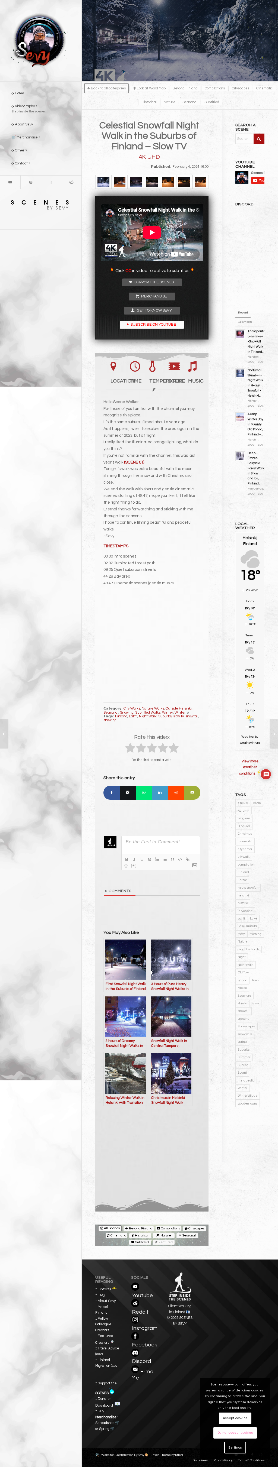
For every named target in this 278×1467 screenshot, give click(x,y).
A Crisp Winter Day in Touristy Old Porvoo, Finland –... (255, 424)
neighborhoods (248, 949)
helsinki (243, 895)
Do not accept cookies (235, 1432)
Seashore (244, 995)
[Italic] (134, 859)
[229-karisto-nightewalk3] (200, 182)
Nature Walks (153, 708)
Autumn (243, 810)
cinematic (245, 841)
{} (126, 865)
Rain (255, 980)
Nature (243, 941)
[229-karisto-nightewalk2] (136, 182)
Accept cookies (235, 1418)
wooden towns (247, 1103)
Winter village (247, 1095)
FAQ (101, 1295)
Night (241, 957)
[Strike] (149, 859)
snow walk (245, 1034)
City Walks (132, 708)
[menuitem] (41, 93)
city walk (243, 856)
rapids (242, 987)
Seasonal (110, 712)
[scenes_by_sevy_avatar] (41, 40)
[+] (134, 865)
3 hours (243, 802)
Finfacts (104, 1289)
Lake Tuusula (247, 926)
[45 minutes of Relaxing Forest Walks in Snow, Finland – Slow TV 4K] (274, 734)
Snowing (127, 712)
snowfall (191, 716)
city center (245, 849)
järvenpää (245, 910)
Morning (255, 933)
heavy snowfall (248, 887)
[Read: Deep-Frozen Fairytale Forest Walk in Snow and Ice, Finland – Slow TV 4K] (240, 456)
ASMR (257, 802)
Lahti (133, 716)
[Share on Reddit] (176, 792)
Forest (242, 880)
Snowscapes (246, 1026)
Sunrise (243, 1065)
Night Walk (148, 716)
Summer (244, 1057)
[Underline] (142, 859)
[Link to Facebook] (51, 182)
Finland (121, 716)
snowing (109, 720)
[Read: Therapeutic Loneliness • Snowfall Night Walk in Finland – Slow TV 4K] (240, 334)
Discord (141, 1361)
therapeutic (246, 1080)
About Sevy (107, 1301)
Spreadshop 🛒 (107, 1423)
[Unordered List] (165, 859)
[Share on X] (128, 792)
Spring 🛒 (107, 1429)
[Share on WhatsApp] (144, 792)
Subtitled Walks (147, 712)
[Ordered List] (157, 859)
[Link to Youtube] (10, 182)
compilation (246, 864)
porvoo (242, 980)
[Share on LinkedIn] (160, 792)
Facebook (144, 1345)
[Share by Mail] (192, 792)
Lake (253, 918)
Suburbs (165, 716)
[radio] (130, 749)
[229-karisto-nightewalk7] (152, 182)
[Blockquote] (172, 859)
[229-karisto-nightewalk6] (168, 182)
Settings (235, 1447)
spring (242, 1041)
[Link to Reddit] (71, 182)
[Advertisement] (151, 648)
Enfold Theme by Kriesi (167, 1454)
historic (243, 903)
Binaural (244, 826)
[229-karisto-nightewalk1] (103, 182)
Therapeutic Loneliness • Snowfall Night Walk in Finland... (256, 341)
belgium (244, 818)
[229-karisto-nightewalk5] (120, 182)
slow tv (178, 716)
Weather (247, 736)
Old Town (244, 972)
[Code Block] (180, 859)
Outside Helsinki (179, 708)
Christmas (245, 833)
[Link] (187, 859)
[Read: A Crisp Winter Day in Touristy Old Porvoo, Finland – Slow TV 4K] (240, 417)
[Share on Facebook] (111, 792)
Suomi (242, 1072)
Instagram (144, 1328)
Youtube (142, 1295)
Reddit (140, 1312)
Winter (167, 712)
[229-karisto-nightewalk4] (184, 182)
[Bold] (127, 859)
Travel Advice (108, 1348)
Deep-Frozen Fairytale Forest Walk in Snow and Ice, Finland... (256, 468)
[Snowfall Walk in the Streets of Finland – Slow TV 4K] (4, 734)
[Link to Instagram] (30, 182)
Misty (241, 933)
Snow (255, 1003)
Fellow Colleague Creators (103, 1324)
